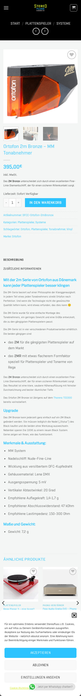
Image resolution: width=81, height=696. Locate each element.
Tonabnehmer (57, 229)
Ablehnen (41, 665)
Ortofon (25, 229)
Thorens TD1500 (63, 397)
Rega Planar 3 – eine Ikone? (18, 609)
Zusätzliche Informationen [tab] (22, 269)
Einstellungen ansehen (40, 677)
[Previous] (11, 86)
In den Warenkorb (45, 202)
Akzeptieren (40, 652)
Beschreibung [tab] (13, 260)
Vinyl (69, 229)
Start (15, 23)
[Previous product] (44, 31)
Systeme (63, 23)
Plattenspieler (38, 23)
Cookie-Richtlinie (19, 688)
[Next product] (36, 31)
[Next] (70, 86)
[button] (74, 615)
